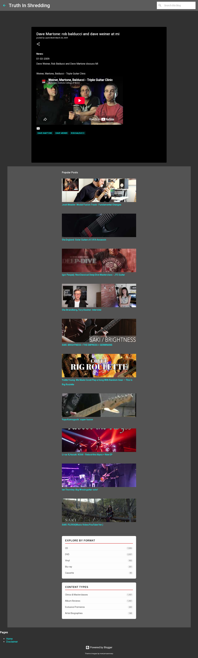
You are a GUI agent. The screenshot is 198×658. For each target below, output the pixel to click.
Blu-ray (98, 566)
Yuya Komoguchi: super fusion (77, 419)
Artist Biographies (98, 613)
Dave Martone (45, 133)
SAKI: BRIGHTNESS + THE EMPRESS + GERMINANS (87, 345)
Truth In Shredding (29, 5)
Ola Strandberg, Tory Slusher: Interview (81, 310)
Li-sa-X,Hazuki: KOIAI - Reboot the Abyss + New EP (87, 454)
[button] (38, 44)
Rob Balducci (77, 133)
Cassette (98, 573)
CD (98, 548)
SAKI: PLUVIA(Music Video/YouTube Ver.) (82, 524)
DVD (98, 554)
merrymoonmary (106, 654)
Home (9, 638)
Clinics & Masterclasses (98, 594)
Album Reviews (98, 601)
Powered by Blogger (100, 647)
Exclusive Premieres (98, 607)
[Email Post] (38, 130)
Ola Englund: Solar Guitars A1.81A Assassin (84, 239)
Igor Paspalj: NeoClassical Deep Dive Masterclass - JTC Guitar (93, 275)
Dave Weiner (61, 133)
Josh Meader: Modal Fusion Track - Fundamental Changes (91, 204)
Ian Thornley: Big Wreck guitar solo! (80, 489)
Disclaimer (12, 641)
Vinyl (98, 560)
